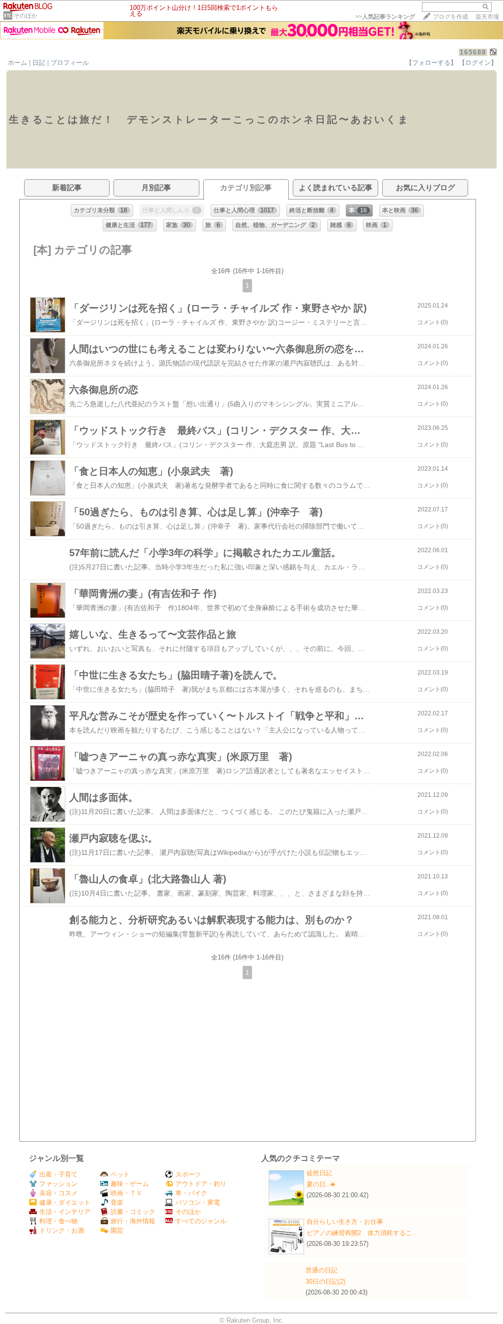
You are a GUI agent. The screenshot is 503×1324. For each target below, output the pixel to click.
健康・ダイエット (64, 1202)
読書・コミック (133, 1211)
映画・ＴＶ (126, 1193)
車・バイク (191, 1193)
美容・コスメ (58, 1193)
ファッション (58, 1183)
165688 (473, 52)
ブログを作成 (450, 16)
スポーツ (188, 1174)
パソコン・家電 (197, 1202)
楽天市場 (487, 16)
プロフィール (70, 62)
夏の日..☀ (321, 1184)
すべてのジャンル (200, 1221)
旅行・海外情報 (133, 1221)
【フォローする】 (431, 62)
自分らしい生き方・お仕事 (345, 1221)
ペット (120, 1174)
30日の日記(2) (325, 1281)
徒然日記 (319, 1173)
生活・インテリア (64, 1211)
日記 (38, 62)
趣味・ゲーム (130, 1183)
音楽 (117, 1202)
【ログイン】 (478, 62)
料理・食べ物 (58, 1221)
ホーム (17, 62)
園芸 (117, 1230)
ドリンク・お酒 (61, 1230)
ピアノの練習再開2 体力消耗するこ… (363, 1233)
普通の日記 (321, 1270)
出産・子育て (58, 1174)
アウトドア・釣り (200, 1183)
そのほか (25, 15)
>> (385, 16)
